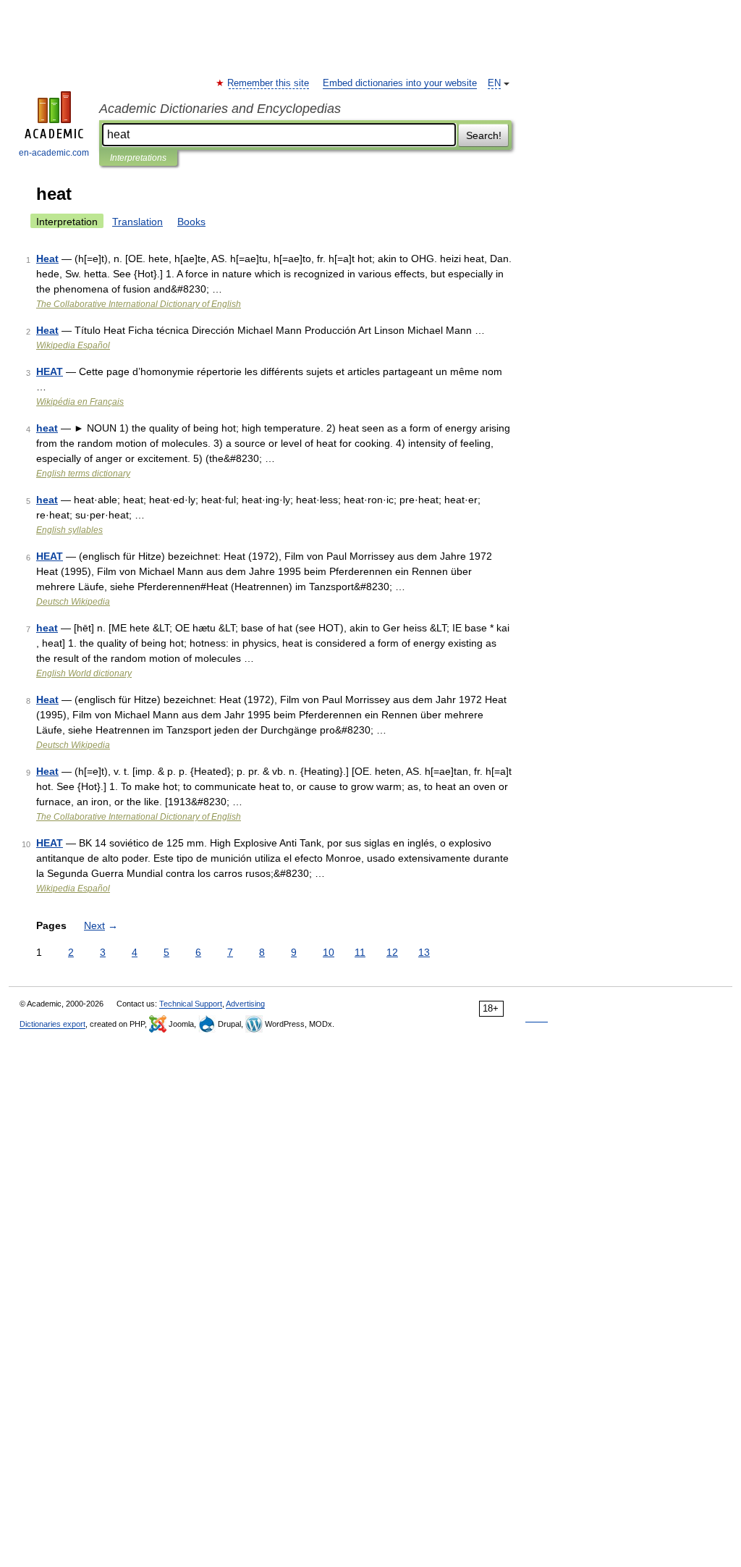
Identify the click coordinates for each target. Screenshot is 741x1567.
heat (47, 428)
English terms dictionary (83, 474)
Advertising (245, 1003)
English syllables (69, 530)
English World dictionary (84, 673)
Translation (137, 221)
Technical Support (190, 1003)
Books (191, 221)
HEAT (49, 371)
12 (392, 952)
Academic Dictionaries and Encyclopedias (220, 108)
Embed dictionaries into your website (400, 83)
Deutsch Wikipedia (73, 602)
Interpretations (138, 158)
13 (424, 952)
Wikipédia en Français (80, 402)
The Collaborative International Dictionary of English (138, 304)
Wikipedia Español (73, 345)
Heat (47, 258)
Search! (483, 135)
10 (328, 952)
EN (494, 83)
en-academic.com (54, 153)
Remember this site (269, 83)
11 (360, 952)
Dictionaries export (52, 1024)
